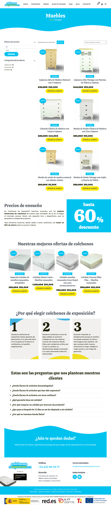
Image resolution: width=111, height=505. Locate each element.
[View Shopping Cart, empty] (97, 4)
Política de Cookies (44, 491)
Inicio (25, 4)
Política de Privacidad (58, 491)
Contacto (87, 4)
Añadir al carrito (54, 91)
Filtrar (11, 54)
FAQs (71, 4)
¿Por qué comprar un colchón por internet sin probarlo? (38, 404)
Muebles (7, 69)
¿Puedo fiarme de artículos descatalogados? (32, 385)
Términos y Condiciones (73, 491)
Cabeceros (7, 65)
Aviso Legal (33, 491)
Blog (78, 4)
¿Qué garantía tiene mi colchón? (27, 400)
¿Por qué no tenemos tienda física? (28, 414)
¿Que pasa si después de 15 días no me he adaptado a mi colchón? (42, 409)
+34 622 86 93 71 (48, 466)
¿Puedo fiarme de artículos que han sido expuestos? (36, 390)
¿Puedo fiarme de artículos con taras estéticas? (34, 395)
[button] (106, 4)
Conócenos (35, 4)
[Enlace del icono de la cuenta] (102, 4)
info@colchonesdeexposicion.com (86, 466)
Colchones (7, 67)
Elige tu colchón (59, 4)
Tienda (46, 4)
